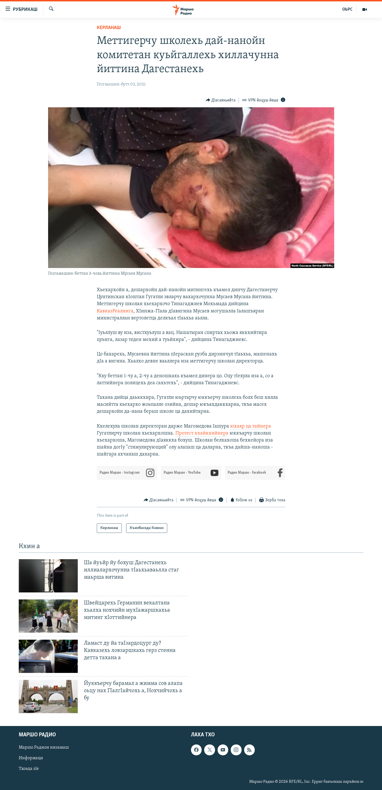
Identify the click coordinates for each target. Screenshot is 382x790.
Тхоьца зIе (29, 769)
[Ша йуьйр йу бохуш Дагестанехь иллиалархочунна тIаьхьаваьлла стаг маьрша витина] (48, 575)
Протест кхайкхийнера (201, 433)
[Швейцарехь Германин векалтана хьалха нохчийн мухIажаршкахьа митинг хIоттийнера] (48, 616)
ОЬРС (347, 9)
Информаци (31, 758)
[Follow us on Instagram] (236, 749)
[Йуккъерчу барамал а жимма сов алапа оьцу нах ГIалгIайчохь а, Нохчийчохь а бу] (48, 696)
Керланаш (109, 27)
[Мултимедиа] (364, 9)
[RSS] (249, 749)
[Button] (221, 100)
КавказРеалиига (115, 311)
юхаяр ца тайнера (250, 426)
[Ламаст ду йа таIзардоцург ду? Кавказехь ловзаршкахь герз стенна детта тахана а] (48, 656)
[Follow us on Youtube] (223, 749)
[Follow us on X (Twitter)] (209, 749)
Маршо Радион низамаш (44, 747)
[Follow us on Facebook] (196, 749)
